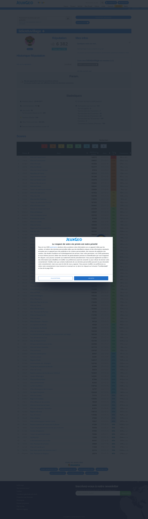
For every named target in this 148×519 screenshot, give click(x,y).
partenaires (53, 247)
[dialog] (74, 259)
